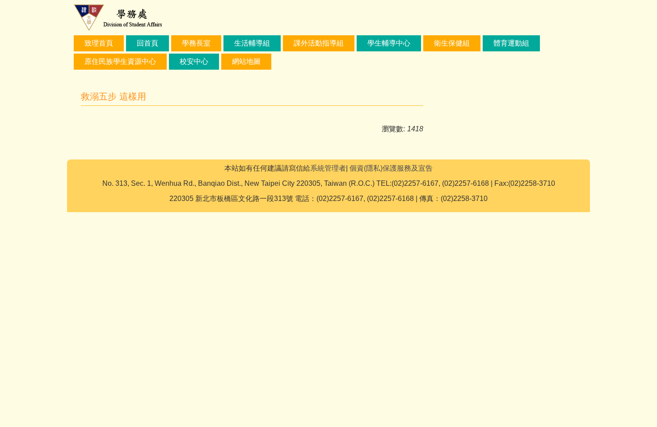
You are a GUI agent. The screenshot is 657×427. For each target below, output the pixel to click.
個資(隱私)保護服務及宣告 (391, 168)
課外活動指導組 (319, 43)
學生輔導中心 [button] (388, 43)
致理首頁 (98, 43)
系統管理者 (328, 168)
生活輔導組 (252, 43)
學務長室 (196, 43)
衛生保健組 (452, 43)
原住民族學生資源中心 (120, 61)
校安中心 (194, 61)
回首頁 (147, 43)
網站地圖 (246, 61)
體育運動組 (511, 43)
